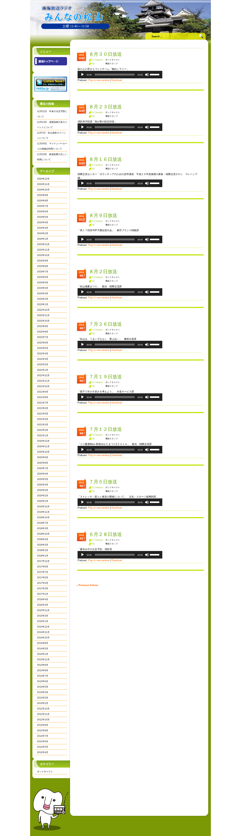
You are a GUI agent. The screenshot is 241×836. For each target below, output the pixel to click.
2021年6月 (42, 408)
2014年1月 (42, 654)
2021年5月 (42, 413)
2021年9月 (42, 391)
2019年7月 (42, 523)
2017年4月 (42, 583)
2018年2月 (42, 550)
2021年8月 (42, 397)
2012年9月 (42, 725)
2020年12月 (43, 441)
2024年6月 (42, 211)
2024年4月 (42, 222)
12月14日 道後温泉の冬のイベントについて (52, 125)
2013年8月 (42, 670)
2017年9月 (42, 566)
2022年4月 (42, 353)
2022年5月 (42, 348)
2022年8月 (42, 331)
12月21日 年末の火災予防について (52, 114)
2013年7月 (42, 676)
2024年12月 (43, 178)
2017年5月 (42, 577)
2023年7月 (42, 271)
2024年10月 (43, 189)
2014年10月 (43, 637)
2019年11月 (43, 512)
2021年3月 (42, 424)
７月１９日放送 (105, 376)
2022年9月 (42, 326)
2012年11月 (43, 714)
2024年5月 (42, 217)
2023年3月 (42, 293)
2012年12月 (43, 708)
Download (116, 80)
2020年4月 (42, 484)
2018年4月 (42, 539)
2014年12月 (43, 626)
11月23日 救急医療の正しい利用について (52, 157)
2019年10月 (43, 517)
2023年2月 (42, 299)
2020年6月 (42, 473)
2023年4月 (42, 288)
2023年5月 (42, 282)
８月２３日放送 (105, 106)
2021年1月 (42, 435)
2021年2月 (42, 430)
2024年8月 (42, 200)
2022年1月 (42, 370)
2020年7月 (42, 468)
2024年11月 (43, 184)
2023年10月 (43, 255)
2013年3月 (42, 697)
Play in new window (98, 80)
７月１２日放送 (105, 429)
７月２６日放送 (105, 324)
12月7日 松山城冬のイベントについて (51, 135)
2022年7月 (42, 337)
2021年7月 (42, 402)
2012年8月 (42, 730)
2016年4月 (42, 599)
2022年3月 (42, 359)
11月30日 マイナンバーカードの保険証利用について (52, 146)
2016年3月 (42, 605)
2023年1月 (42, 304)
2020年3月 (42, 490)
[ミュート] (147, 74)
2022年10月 (43, 320)
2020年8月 (42, 463)
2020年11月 (43, 446)
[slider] (155, 74)
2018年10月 (43, 534)
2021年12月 (43, 375)
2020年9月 (42, 457)
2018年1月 (42, 555)
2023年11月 (43, 249)
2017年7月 (42, 572)
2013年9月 (42, 665)
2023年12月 (43, 244)
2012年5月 (42, 747)
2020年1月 (42, 501)
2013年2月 (42, 703)
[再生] (82, 74)
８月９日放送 (103, 215)
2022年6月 (42, 342)
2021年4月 (42, 419)
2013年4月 (42, 692)
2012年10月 (43, 719)
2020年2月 (42, 495)
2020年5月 (42, 479)
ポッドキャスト (45, 771)
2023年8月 (42, 266)
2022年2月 (42, 364)
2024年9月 (42, 195)
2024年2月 (42, 233)
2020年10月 (43, 452)
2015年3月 (42, 615)
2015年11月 (43, 610)
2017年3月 (42, 588)
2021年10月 (43, 386)
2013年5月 (42, 686)
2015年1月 (42, 621)
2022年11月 (43, 315)
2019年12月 (43, 506)
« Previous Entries (87, 585)
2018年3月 (42, 544)
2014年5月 (42, 648)
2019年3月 (42, 528)
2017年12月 (43, 561)
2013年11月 (43, 659)
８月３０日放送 (105, 54)
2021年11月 (43, 381)
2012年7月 (42, 736)
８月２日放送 (103, 271)
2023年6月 (42, 277)
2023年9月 (42, 260)
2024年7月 (42, 206)
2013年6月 (42, 681)
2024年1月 (42, 239)
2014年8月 (42, 643)
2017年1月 (42, 594)
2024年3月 (42, 228)
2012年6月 (42, 741)
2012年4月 (42, 752)
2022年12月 (43, 310)
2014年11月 (43, 632)
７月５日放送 (103, 481)
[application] (120, 74)
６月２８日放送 (105, 534)
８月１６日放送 (105, 159)
